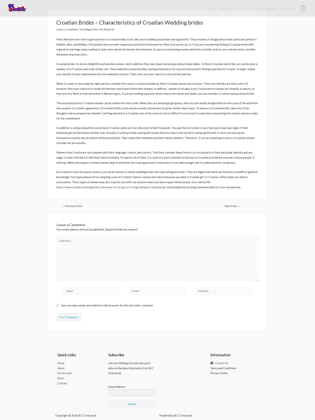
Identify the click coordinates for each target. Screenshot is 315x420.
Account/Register (266, 8)
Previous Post (72, 206)
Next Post (232, 206)
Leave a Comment (67, 29)
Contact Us (288, 8)
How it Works (229, 8)
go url (188, 44)
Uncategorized (89, 29)
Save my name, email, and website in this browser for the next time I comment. (107, 305)
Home (211, 8)
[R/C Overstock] (17, 7)
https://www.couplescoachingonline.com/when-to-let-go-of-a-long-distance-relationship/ (111, 187)
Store (246, 8)
